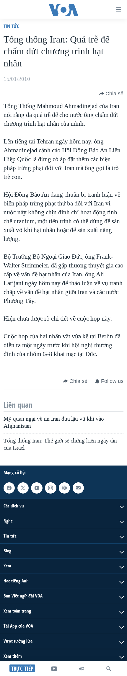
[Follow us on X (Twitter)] (23, 488)
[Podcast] (64, 488)
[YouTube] (54, 668)
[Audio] (81, 668)
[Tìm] (109, 668)
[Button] (111, 93)
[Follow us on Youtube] (36, 488)
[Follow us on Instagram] (50, 488)
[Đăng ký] (78, 488)
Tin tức (11, 26)
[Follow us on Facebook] (9, 488)
